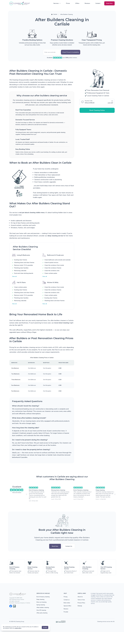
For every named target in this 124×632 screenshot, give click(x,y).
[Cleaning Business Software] (61, 622)
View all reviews (16, 492)
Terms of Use (81, 600)
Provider (66, 612)
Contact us (67, 600)
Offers (77, 3)
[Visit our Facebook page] (10, 606)
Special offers (67, 606)
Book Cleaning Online (97, 110)
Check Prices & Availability (70, 52)
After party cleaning (42, 613)
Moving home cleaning (58, 490)
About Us (80, 597)
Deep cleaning (100, 490)
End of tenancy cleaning (36, 490)
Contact (97, 3)
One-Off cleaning (41, 610)
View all (14, 276)
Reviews (87, 3)
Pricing (65, 597)
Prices (68, 3)
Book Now (109, 3)
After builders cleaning (43, 607)
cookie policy (17, 628)
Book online (67, 603)
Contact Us (68, 546)
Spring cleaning (41, 605)
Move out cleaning (41, 602)
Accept (45, 627)
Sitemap (80, 606)
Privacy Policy (81, 603)
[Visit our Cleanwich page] (14, 606)
